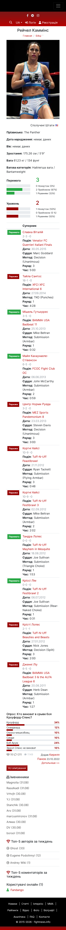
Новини (12, 903)
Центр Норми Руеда (37, 404)
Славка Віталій (33, 232)
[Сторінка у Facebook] (27, 15)
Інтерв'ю (38, 903)
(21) (19, 754)
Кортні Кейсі (31, 448)
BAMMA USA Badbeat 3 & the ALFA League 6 (37, 677)
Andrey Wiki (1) (19, 862)
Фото (36, 910)
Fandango (17, 890)
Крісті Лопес (31, 624)
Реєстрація (49, 22)
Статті (25, 903)
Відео (26, 910)
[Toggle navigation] (58, 5)
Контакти (44, 916)
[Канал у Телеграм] (32, 15)
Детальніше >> (50, 762)
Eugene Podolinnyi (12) (25, 855)
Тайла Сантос (32, 276)
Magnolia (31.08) (18, 782)
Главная (27, 35)
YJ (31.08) (13, 799)
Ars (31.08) (14, 810)
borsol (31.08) (16, 833)
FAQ (32, 916)
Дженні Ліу (30, 664)
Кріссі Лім (29, 580)
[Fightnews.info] (33, 6)
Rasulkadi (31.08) (18, 788)
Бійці (38, 35)
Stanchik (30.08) (18, 805)
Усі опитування (17, 768)
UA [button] (18, 22)
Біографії (49, 910)
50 (12, 754)
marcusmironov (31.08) (22, 816)
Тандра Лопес (32, 536)
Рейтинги (12, 910)
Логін (32, 22)
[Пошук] (10, 22)
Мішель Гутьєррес (35, 311)
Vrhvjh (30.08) (16, 793)
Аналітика (19, 916)
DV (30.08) (14, 827)
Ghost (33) (17, 848)
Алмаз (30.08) (16, 822)
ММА (50, 903)
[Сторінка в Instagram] (38, 15)
